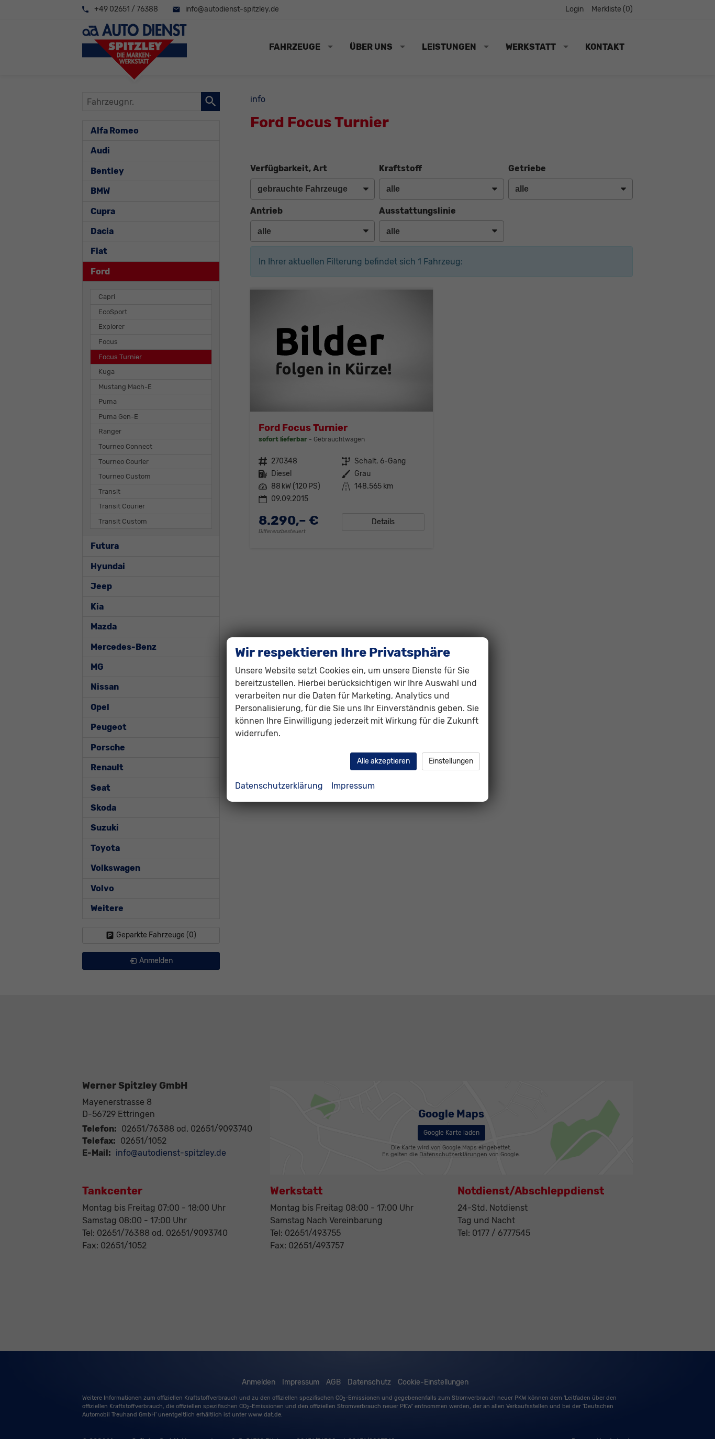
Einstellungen (451, 761)
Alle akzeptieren (383, 761)
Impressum (353, 786)
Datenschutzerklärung (279, 786)
